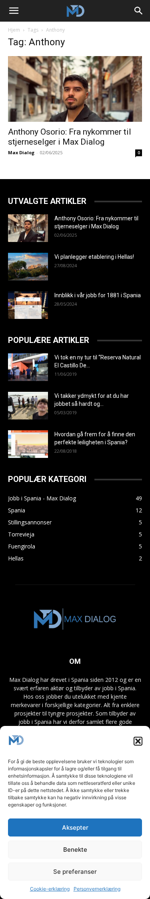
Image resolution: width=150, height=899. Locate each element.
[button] (138, 741)
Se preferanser (75, 871)
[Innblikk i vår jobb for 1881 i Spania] (28, 305)
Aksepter (75, 827)
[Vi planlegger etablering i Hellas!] (28, 266)
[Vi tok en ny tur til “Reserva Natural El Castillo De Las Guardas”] (28, 367)
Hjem (14, 29)
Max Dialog (21, 152)
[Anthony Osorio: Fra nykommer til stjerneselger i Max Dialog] (75, 89)
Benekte (75, 849)
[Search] (139, 11)
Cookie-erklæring (50, 889)
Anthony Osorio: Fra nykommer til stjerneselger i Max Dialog (69, 137)
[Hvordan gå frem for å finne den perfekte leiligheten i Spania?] (28, 444)
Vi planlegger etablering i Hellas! (94, 257)
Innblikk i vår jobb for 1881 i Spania (97, 295)
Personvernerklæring (97, 889)
